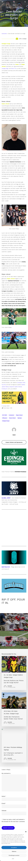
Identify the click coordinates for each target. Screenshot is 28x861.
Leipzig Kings (5, 68)
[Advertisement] (14, 528)
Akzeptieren (14, 847)
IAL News (9, 675)
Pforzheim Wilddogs (16, 747)
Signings (8, 7)
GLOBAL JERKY (6, 498)
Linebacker (11, 415)
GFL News (14, 711)
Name (4, 796)
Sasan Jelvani (12, 418)
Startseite (4, 33)
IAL (5, 675)
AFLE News (7, 711)
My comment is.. (6, 773)
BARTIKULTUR (6, 567)
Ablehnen (14, 851)
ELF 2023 (4, 415)
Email (4, 803)
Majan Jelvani (19, 415)
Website (4, 810)
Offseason (4, 418)
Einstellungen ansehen (14, 855)
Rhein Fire (13, 68)
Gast (6, 22)
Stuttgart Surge (17, 7)
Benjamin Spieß (13, 386)
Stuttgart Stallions (18, 675)
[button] (26, 831)
